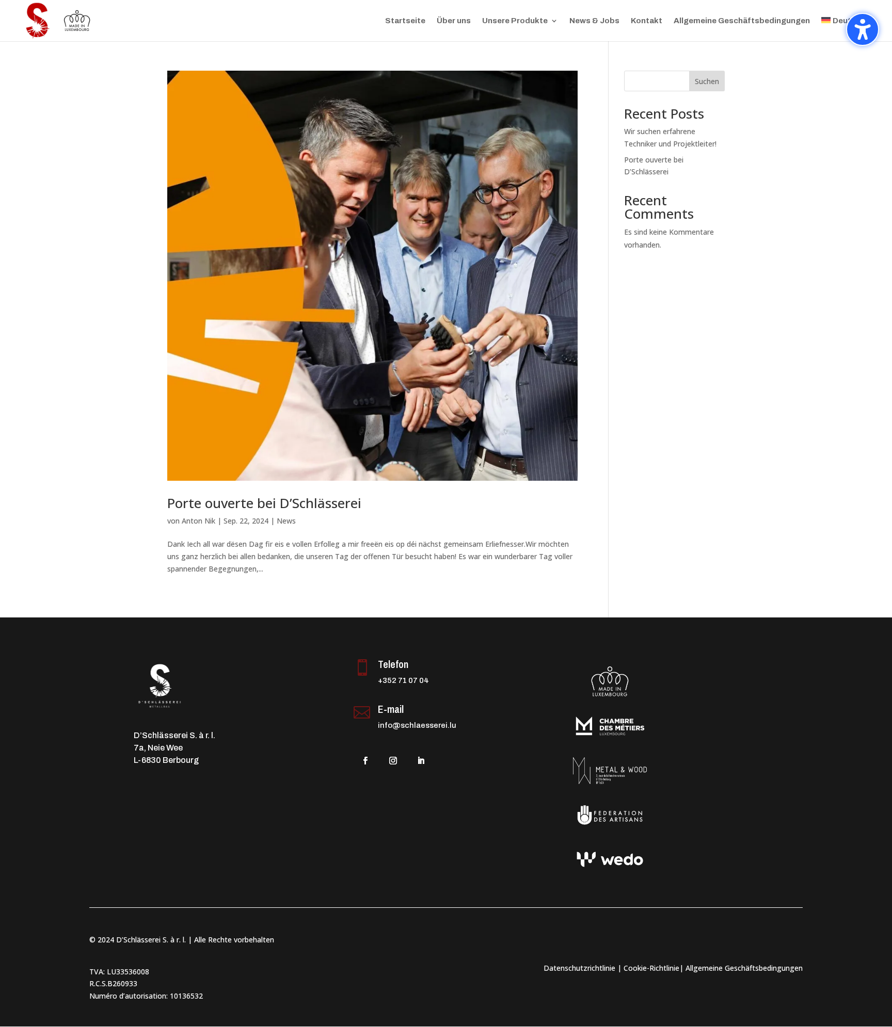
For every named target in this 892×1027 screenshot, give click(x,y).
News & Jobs (594, 21)
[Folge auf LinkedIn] (421, 761)
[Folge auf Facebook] (365, 761)
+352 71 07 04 (403, 680)
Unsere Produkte (515, 21)
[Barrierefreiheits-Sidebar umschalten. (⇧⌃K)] (862, 29)
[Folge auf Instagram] (393, 761)
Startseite (405, 21)
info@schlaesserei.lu (417, 725)
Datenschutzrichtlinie (579, 968)
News (286, 521)
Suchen (707, 81)
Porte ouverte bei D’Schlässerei (264, 503)
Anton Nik (198, 521)
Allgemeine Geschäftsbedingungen (742, 21)
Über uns (454, 21)
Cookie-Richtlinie (651, 968)
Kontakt (646, 21)
